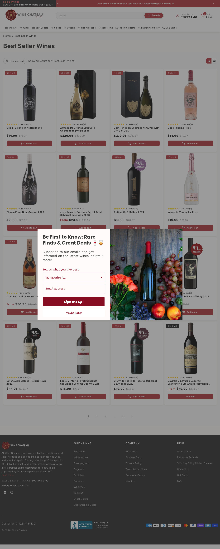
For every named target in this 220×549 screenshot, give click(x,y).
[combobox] (74, 277)
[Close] (178, 232)
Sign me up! (74, 301)
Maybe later (74, 312)
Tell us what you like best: (61, 269)
